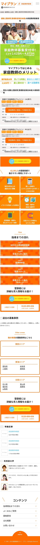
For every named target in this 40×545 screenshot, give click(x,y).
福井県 (5, 387)
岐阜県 (22, 366)
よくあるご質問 (9, 511)
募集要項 (7, 516)
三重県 (5, 369)
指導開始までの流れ (11, 506)
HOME (2, 12)
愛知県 (5, 366)
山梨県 (5, 389)
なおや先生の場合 (13, 434)
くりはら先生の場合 (14, 453)
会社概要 (7, 521)
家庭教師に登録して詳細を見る (20, 110)
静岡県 (22, 369)
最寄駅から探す (9, 12)
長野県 (22, 387)
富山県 (22, 384)
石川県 (5, 384)
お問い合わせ (8, 525)
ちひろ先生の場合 (13, 444)
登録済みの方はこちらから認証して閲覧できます (21, 121)
